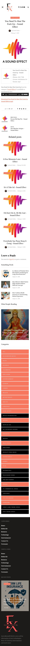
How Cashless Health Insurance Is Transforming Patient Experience (19, 294)
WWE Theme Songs (9, 511)
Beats (5, 360)
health (5, 392)
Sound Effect (15, 17)
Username (6, 502)
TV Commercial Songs (10, 488)
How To (5, 402)
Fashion (5, 383)
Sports (5, 461)
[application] (15, 94)
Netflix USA (7, 424)
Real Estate (7, 443)
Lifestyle (6, 406)
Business (6, 365)
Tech (4, 466)
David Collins (16, 30)
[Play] (3, 94)
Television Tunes (9, 475)
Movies (5, 420)
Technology (7, 470)
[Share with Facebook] (18, 109)
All (4, 351)
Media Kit (4, 529)
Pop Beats (6, 434)
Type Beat (6, 493)
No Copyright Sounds (10, 429)
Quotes (5, 438)
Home (3, 526)
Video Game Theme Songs (11, 507)
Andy (7, 607)
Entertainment (8, 379)
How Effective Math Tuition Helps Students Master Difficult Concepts (20, 283)
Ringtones (7, 312)
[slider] (26, 94)
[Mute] (22, 94)
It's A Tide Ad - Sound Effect (15, 187)
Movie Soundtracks (10, 415)
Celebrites (7, 369)
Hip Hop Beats (7, 397)
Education (6, 374)
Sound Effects (11, 89)
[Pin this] (24, 109)
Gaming (5, 388)
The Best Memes (8, 479)
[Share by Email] (26, 109)
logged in (12, 259)
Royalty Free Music (10, 452)
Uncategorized (8, 498)
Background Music (9, 356)
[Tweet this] (20, 109)
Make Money (7, 411)
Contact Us (4, 541)
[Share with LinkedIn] (22, 109)
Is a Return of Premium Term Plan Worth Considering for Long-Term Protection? (20, 272)
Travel (5, 484)
